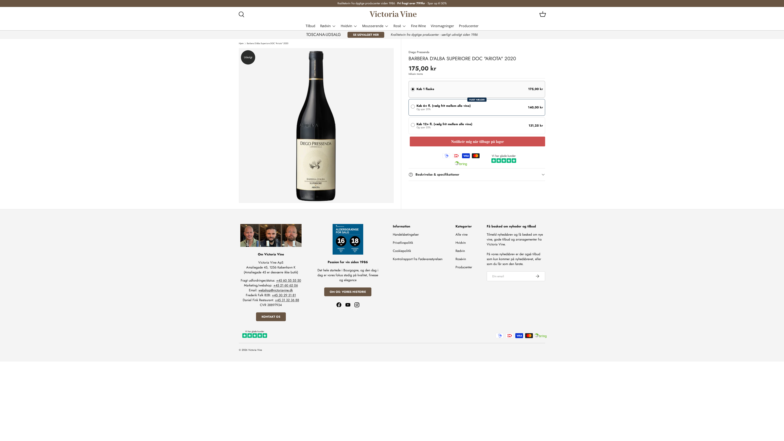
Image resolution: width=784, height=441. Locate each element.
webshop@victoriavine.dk (275, 290)
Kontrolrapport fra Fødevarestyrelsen (417, 259)
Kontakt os (271, 317)
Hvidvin (346, 26)
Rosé (397, 26)
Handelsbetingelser (406, 234)
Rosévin (460, 259)
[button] (542, 14)
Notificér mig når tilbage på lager (477, 141)
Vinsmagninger (442, 26)
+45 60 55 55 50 (288, 280)
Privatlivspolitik (403, 242)
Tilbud (310, 26)
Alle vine (461, 234)
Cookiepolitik (402, 250)
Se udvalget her (366, 35)
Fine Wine (418, 26)
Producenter (469, 26)
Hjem (241, 43)
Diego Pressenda (419, 52)
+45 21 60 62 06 (285, 285)
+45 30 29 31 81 (284, 295)
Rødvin (325, 26)
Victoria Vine (255, 350)
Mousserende (372, 26)
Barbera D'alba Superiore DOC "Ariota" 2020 (267, 43)
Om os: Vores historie (348, 292)
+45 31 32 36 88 (287, 300)
